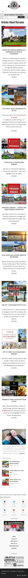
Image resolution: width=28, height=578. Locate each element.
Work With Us (14, 541)
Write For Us (14, 543)
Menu (3, 11)
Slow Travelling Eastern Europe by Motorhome (14, 256)
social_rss (26, 575)
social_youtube (18, 575)
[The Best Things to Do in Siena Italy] (5, 473)
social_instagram (24, 575)
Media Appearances (14, 546)
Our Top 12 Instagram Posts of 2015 (14, 305)
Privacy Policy (21, 571)
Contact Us (14, 539)
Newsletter (14, 548)
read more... (22, 453)
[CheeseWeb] (14, 5)
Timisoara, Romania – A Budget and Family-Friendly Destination (14, 208)
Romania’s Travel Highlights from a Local (14, 400)
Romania (5, 410)
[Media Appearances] (14, 562)
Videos (14, 536)
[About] (14, 437)
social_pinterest (22, 575)
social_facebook (21, 575)
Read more (14, 77)
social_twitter (19, 575)
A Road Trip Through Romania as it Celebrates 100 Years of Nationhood (14, 52)
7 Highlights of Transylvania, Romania (14, 163)
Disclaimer (3, 573)
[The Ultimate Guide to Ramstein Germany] (5, 464)
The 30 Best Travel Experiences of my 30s (14, 109)
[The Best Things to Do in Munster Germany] (5, 482)
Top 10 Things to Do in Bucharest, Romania (14, 353)
